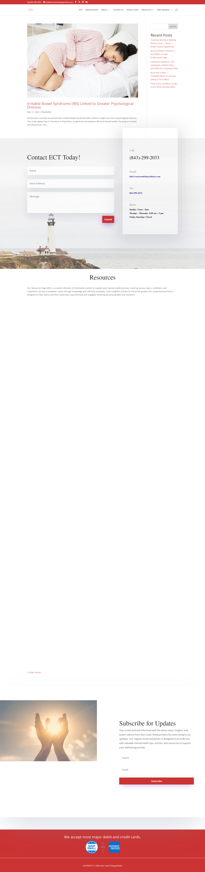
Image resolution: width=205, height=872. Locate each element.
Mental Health (53, 533)
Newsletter (46, 112)
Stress (62, 533)
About (104, 10)
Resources (146, 10)
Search (173, 26)
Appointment (92, 10)
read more (35, 416)
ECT (81, 10)
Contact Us (118, 10)
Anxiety (44, 533)
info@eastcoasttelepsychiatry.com (145, 176)
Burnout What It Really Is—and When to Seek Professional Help (163, 54)
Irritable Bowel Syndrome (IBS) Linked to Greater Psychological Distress (80, 105)
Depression (46, 653)
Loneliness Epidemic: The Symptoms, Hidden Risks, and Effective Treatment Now (164, 65)
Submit (108, 219)
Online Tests (132, 10)
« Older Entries (34, 672)
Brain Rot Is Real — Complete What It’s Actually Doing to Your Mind (163, 76)
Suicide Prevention (81, 653)
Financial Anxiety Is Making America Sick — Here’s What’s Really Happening (163, 43)
